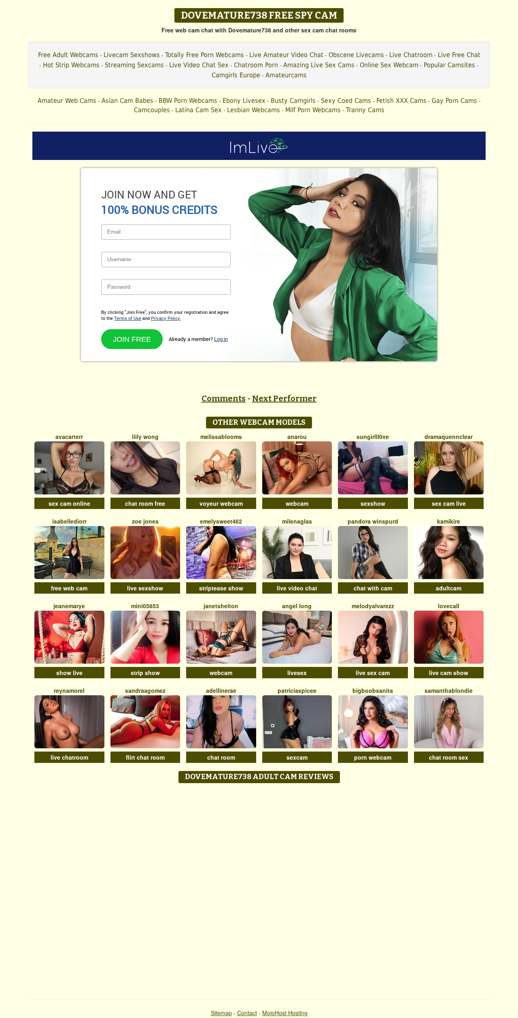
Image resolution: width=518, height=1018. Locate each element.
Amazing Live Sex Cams (319, 65)
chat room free (145, 503)
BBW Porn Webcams (188, 100)
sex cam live (449, 503)
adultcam (448, 588)
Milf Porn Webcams (313, 110)
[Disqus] (259, 888)
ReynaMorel (69, 690)
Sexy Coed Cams (346, 100)
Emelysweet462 (221, 521)
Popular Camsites (449, 65)
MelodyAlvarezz (373, 606)
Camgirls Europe (236, 75)
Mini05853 (145, 606)
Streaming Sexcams (134, 65)
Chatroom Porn (256, 65)
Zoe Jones (145, 521)
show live (69, 673)
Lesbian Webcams (253, 110)
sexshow (373, 503)
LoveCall (448, 606)
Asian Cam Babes (127, 100)
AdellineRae (221, 690)
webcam (297, 503)
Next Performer (284, 398)
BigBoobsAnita (372, 690)
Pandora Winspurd (373, 521)
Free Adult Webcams (68, 55)
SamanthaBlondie (449, 690)
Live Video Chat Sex (199, 65)
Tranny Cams (365, 110)
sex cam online (69, 503)
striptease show (221, 588)
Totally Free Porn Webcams (204, 55)
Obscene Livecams (356, 55)
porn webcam (372, 757)
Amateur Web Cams (67, 100)
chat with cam (373, 588)
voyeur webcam (221, 503)
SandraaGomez (145, 690)
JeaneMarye (69, 606)
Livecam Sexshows (132, 55)
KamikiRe (448, 521)
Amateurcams (286, 75)
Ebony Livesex (244, 100)
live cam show (448, 673)
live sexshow (145, 588)
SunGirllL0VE (373, 436)
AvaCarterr (69, 436)
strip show (145, 673)
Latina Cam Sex (198, 110)
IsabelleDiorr (69, 521)
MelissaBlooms (221, 436)
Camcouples (152, 110)
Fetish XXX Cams (401, 100)
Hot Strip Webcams (71, 65)
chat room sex (448, 757)
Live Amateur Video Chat (286, 55)
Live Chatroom (411, 55)
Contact (247, 1013)
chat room (221, 757)
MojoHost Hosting (285, 1013)
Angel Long (297, 606)
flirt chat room (145, 757)
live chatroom (69, 757)
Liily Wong (145, 436)
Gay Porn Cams (454, 100)
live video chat (297, 588)
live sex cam (373, 673)
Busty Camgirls (293, 100)
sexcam (297, 757)
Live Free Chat (459, 55)
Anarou (297, 436)
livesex (297, 673)
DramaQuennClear (449, 436)
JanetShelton (221, 606)
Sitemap (221, 1013)
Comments (224, 398)
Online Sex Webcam (389, 65)
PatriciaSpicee (297, 690)
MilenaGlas (297, 521)
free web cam (69, 588)
